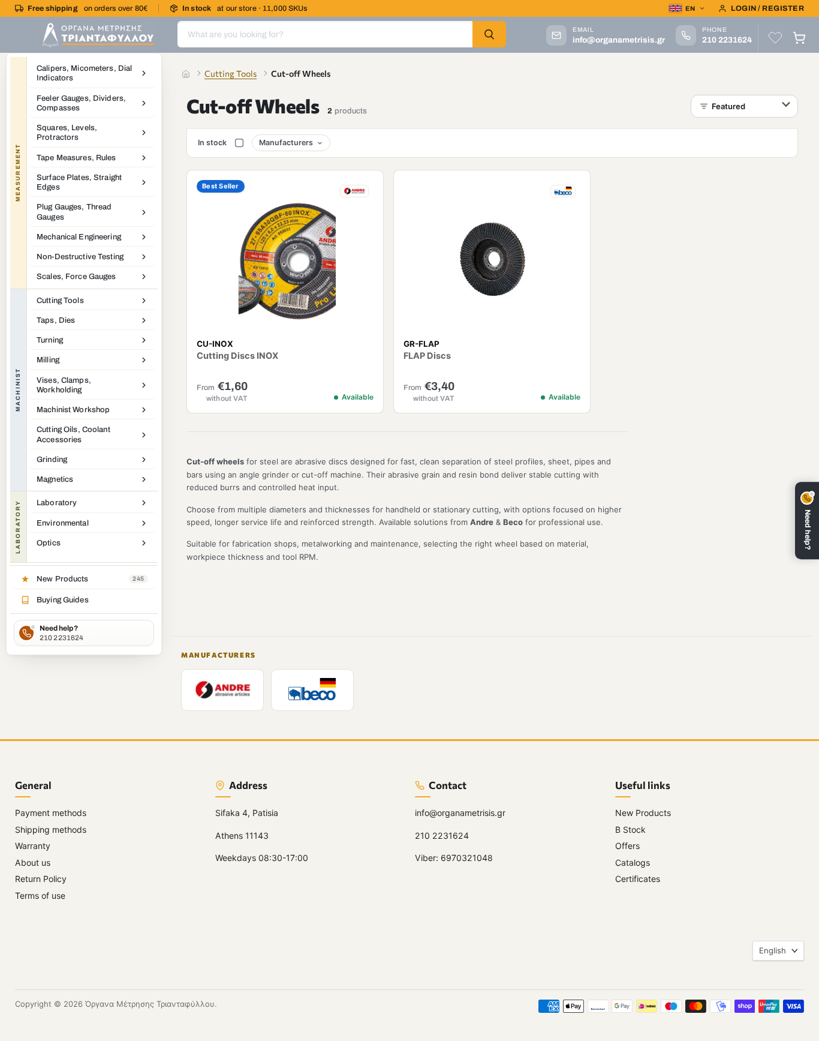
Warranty (32, 846)
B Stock (630, 829)
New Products (643, 813)
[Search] (489, 34)
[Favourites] (775, 38)
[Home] (185, 73)
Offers (627, 846)
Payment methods (50, 813)
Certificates (637, 879)
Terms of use (40, 895)
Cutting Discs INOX (237, 355)
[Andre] (222, 690)
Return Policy (41, 879)
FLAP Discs (427, 355)
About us (32, 862)
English (772, 950)
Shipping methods (50, 829)
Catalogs (632, 862)
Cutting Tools (230, 73)
